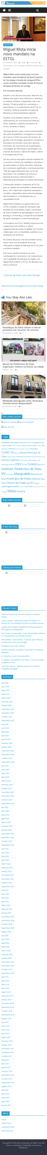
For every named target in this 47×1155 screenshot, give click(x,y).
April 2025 (5, 735)
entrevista (23, 460)
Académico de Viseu (10, 442)
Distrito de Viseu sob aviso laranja (20, 275)
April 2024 (5, 777)
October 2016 (6, 1079)
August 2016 (6, 1086)
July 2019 (4, 977)
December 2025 (7, 709)
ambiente (22, 442)
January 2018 (6, 1045)
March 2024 (6, 781)
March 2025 (6, 739)
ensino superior (10, 460)
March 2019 (6, 992)
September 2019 (7, 973)
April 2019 (5, 988)
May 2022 (5, 856)
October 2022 (6, 841)
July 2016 (4, 1090)
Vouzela (21, 491)
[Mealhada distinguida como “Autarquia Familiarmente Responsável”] (23, 376)
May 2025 (5, 732)
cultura (16, 453)
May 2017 (5, 1060)
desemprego (11, 457)
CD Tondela (16, 445)
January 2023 (6, 830)
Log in (3, 1119)
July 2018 (4, 1022)
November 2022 (7, 837)
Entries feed (6, 1123)
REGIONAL (7, 45)
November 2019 (7, 965)
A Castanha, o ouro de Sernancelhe (15, 656)
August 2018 (6, 1018)
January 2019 (6, 999)
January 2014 (6, 1105)
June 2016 (5, 1094)
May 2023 (5, 815)
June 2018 (5, 1026)
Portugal (36, 483)
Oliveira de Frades (16, 482)
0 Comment (33, 63)
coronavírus (33, 449)
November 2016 (7, 1075)
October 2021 (6, 883)
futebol (32, 464)
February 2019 (7, 996)
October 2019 (6, 969)
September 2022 (7, 845)
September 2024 (7, 762)
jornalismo (10, 474)
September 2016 (7, 1082)
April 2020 (5, 947)
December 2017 (7, 1048)
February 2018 (7, 1041)
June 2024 (5, 769)
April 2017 (5, 1064)
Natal (42, 479)
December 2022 (7, 833)
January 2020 (6, 958)
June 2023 (5, 811)
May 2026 (5, 690)
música (35, 478)
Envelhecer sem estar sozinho (13, 646)
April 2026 (5, 694)
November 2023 (7, 796)
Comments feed (7, 1127)
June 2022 (5, 852)
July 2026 (4, 683)
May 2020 (5, 943)
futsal (39, 464)
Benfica (29, 443)
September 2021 (7, 886)
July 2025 (4, 724)
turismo (29, 486)
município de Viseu (19, 478)
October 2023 (6, 800)
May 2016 (5, 1097)
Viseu (11, 490)
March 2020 (6, 950)
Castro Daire (6, 445)
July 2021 (4, 890)
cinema (11, 448)
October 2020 (6, 924)
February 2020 (7, 954)
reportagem (7, 486)
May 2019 (5, 984)
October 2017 (6, 1056)
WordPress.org (7, 1131)
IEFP (43, 464)
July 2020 (4, 935)
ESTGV (24, 464)
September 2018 (7, 1015)
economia (27, 456)
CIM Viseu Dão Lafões (29, 445)
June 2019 (5, 981)
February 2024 (7, 784)
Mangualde (22, 473)
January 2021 (6, 913)
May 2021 (5, 898)
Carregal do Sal (38, 442)
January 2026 (6, 705)
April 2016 (5, 1101)
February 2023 (7, 826)
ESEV (18, 464)
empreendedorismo (38, 457)
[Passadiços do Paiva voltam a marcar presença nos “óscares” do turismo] (23, 303)
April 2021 (5, 901)
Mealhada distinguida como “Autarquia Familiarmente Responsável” (23, 402)
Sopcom (22, 486)
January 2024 (6, 788)
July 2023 (4, 807)
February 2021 (7, 909)
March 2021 (6, 905)
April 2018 (5, 1033)
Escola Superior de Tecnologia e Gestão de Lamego (21, 66)
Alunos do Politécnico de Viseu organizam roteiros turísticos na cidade (23, 365)
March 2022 (6, 864)
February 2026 (7, 701)
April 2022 (5, 860)
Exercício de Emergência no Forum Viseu (22, 287)
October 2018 (6, 1011)
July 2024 (4, 766)
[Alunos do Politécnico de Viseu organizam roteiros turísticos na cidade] (23, 339)
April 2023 (5, 818)
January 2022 (6, 871)
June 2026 (5, 686)
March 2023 (6, 822)
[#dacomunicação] (4, 10)
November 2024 (7, 754)
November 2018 (7, 1007)
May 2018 (5, 1030)
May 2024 (5, 773)
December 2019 (7, 962)
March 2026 (6, 698)
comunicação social (21, 449)
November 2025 (7, 713)
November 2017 (7, 1052)
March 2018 (6, 1037)
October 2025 (6, 717)
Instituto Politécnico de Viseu (21, 469)
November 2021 (7, 879)
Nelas (3, 483)
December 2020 (7, 916)
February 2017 (7, 1071)
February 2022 (7, 867)
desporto (19, 456)
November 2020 (7, 920)
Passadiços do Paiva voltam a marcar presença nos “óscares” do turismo (22, 329)
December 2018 (7, 1003)
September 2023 (7, 803)
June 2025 (5, 728)
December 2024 (7, 751)
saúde (16, 486)
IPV (3, 474)
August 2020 (6, 932)
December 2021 (7, 875)
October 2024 (6, 758)
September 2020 (7, 928)
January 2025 (6, 747)
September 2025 (7, 720)
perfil (30, 482)
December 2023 (7, 792)
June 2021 (5, 894)
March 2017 (6, 1067)
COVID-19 (7, 452)
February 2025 (7, 743)
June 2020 (5, 939)
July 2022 (4, 849)
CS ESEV (22, 63)
